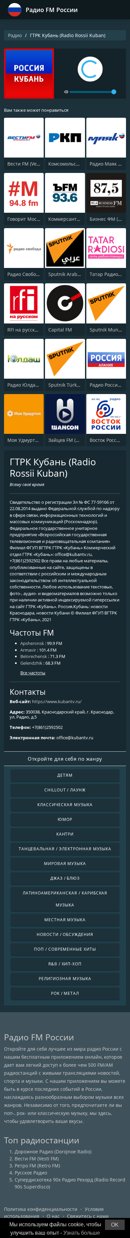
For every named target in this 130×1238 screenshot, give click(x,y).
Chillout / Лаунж (65, 790)
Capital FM (60, 329)
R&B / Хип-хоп (65, 964)
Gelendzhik (31, 663)
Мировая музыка (65, 863)
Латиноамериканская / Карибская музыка (65, 899)
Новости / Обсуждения (65, 934)
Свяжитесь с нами (88, 1216)
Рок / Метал (65, 993)
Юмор (65, 819)
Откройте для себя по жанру (65, 758)
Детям (65, 775)
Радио (15, 35)
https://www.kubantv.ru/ (57, 701)
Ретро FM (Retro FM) (37, 1165)
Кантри (65, 834)
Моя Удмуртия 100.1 (30, 440)
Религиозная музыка (65, 978)
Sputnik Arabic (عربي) (72, 274)
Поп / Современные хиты (65, 949)
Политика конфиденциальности (40, 1209)
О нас (53, 1216)
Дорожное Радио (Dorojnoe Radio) (53, 1151)
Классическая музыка (64, 804)
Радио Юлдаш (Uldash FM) (37, 385)
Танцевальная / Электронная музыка (65, 849)
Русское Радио (31, 1172)
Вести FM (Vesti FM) (29, 164)
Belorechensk (33, 656)
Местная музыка (65, 920)
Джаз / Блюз (65, 878)
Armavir (28, 650)
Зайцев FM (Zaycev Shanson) (80, 440)
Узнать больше (81, 1233)
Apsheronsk (32, 643)
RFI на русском (24, 329)
